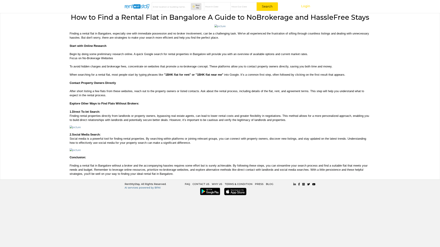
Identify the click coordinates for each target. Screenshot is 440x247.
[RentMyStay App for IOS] (234, 191)
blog (269, 184)
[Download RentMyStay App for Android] (209, 191)
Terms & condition (238, 184)
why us (217, 184)
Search (267, 6)
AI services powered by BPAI (143, 187)
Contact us (200, 184)
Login (305, 6)
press (259, 184)
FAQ (187, 184)
